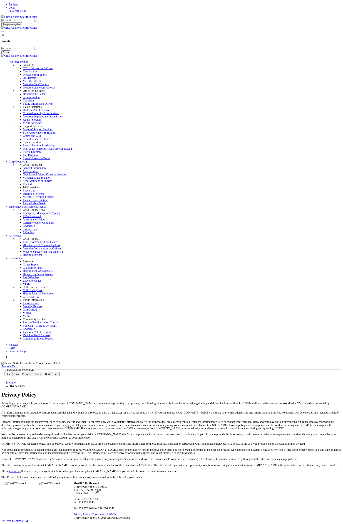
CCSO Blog (30, 309)
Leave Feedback (32, 280)
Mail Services (30, 171)
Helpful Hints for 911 (35, 254)
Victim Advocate (32, 122)
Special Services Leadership (38, 145)
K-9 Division (30, 155)
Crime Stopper (31, 264)
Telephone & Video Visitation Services (45, 174)
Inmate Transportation (35, 200)
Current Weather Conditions (38, 222)
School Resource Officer (37, 139)
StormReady (30, 229)
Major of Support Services (38, 129)
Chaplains (28, 100)
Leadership (29, 190)
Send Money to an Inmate (37, 180)
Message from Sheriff (35, 74)
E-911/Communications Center (40, 241)
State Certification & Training (39, 132)
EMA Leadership (32, 216)
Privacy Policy (82, 514)
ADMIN (111, 514)
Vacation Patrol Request (36, 335)
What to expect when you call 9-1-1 (43, 251)
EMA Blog (29, 232)
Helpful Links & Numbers (38, 270)
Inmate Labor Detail (34, 203)
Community (15, 258)
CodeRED (29, 225)
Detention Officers (33, 193)
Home (12, 382)
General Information (34, 167)
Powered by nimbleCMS (15, 520)
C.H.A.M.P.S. (31, 296)
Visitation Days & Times (37, 177)
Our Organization (18, 61)
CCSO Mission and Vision (38, 68)
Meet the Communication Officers (42, 248)
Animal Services (32, 119)
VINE (26, 283)
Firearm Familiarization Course (40, 322)
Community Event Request (38, 338)
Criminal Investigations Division (41, 113)
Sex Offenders (31, 277)
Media (26, 316)
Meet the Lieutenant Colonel (39, 87)
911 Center (15, 235)
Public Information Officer (38, 103)
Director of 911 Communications (41, 245)
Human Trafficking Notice (38, 274)
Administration (31, 97)
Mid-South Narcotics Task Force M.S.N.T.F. (48, 148)
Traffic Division (32, 151)
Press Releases (31, 303)
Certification (30, 71)
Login (12, 7)
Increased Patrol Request (37, 332)
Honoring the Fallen (34, 93)
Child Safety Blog (33, 290)
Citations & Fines (33, 267)
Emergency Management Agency (27, 206)
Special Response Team (36, 158)
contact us (15, 471)
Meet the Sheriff (32, 81)
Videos (27, 312)
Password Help (17, 10)
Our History (29, 77)
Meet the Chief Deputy (36, 84)
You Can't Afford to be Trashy (40, 325)
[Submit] (36, 21)
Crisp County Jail (18, 161)
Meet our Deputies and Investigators (43, 116)
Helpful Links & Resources (38, 293)
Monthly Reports (32, 306)
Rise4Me (28, 184)
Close (6, 52)
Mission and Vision (34, 219)
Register (13, 4)
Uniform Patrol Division (36, 110)
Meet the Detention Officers (38, 196)
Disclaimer (98, 514)
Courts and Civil (32, 135)
